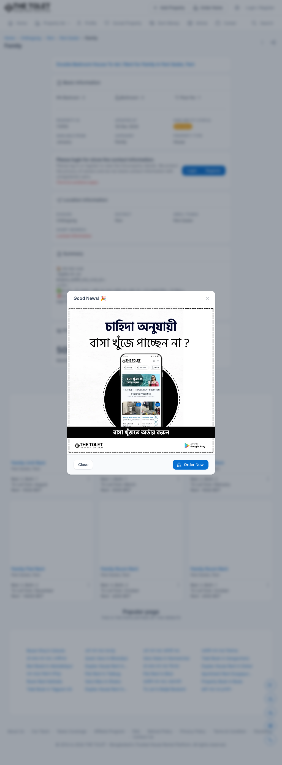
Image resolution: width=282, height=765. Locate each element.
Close (83, 464)
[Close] (207, 298)
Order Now (194, 464)
